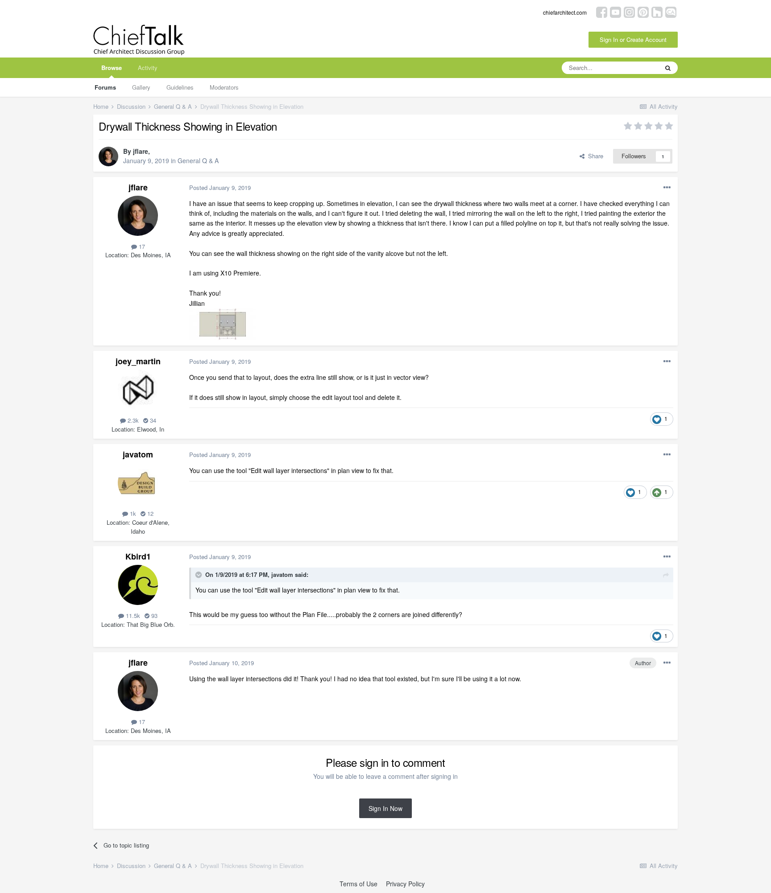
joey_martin (138, 361)
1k (132, 513)
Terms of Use (358, 883)
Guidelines (180, 87)
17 (141, 246)
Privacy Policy (405, 883)
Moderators (224, 87)
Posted (220, 187)
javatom (138, 454)
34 (152, 420)
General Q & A (198, 160)
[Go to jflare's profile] (108, 156)
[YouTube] (615, 11)
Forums (105, 87)
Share (593, 156)
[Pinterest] (643, 11)
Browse (111, 67)
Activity (148, 67)
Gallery (141, 87)
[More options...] (667, 187)
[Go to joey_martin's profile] (138, 390)
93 (153, 615)
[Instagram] (629, 11)
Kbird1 (138, 556)
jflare (140, 151)
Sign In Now (385, 808)
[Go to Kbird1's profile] (138, 585)
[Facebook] (601, 11)
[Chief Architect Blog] (670, 11)
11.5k (132, 615)
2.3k (132, 420)
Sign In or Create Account (633, 39)
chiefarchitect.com (565, 12)
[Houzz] (657, 11)
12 (149, 513)
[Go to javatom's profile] (138, 483)
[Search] (668, 68)
